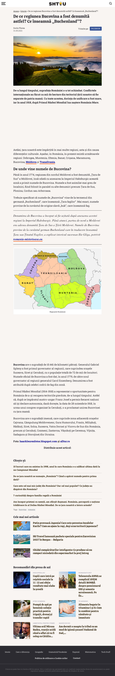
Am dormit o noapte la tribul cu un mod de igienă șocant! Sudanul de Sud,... (78, 630)
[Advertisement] (57, 126)
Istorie (24, 11)
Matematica (90, 652)
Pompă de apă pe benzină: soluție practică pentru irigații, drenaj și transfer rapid (42, 611)
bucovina (22, 509)
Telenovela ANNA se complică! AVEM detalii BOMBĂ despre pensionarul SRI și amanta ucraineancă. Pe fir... (90, 585)
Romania (31, 509)
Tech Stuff (105, 652)
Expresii (76, 652)
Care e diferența (22, 652)
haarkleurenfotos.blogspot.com (38, 441)
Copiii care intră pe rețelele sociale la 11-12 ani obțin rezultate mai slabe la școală (44, 582)
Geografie (39, 652)
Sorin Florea (19, 28)
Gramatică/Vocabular (58, 652)
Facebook (95, 29)
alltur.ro (65, 441)
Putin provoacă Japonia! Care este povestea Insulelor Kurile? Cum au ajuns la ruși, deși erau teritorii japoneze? (65, 524)
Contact (76, 658)
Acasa (16, 11)
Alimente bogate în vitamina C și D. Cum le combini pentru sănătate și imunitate (90, 611)
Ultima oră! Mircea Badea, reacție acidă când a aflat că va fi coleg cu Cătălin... (44, 631)
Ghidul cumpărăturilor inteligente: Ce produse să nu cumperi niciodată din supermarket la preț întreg (62, 551)
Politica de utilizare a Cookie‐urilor (51, 658)
